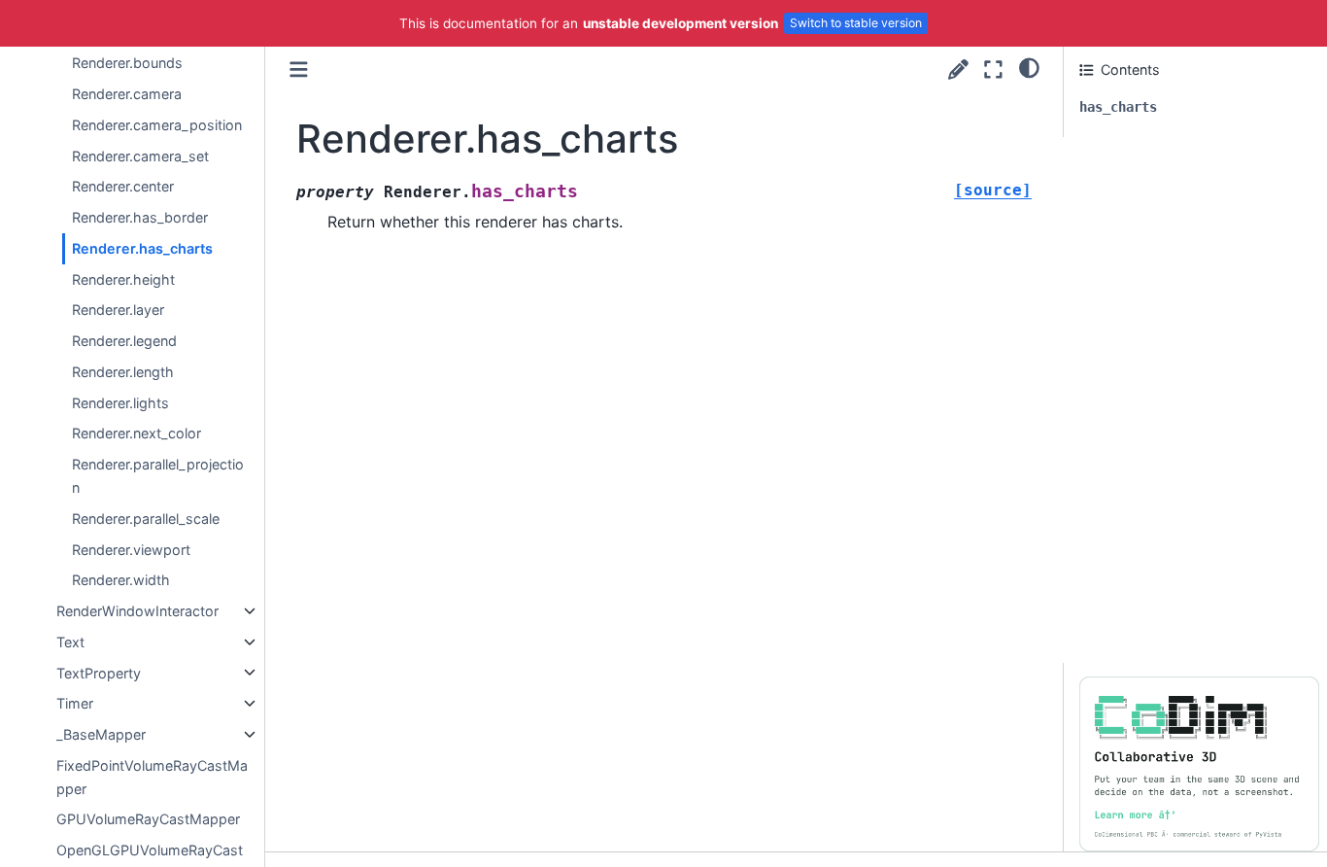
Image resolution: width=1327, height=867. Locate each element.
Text (70, 642)
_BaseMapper (101, 734)
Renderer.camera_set (140, 155)
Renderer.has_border (140, 217)
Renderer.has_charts (142, 248)
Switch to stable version (856, 23)
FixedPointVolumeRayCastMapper (152, 777)
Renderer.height (123, 278)
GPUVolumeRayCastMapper (148, 819)
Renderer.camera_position (157, 125)
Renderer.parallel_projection (158, 476)
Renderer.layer (118, 309)
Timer (74, 703)
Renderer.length (123, 372)
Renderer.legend (124, 340)
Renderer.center (123, 186)
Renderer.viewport (131, 548)
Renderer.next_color (136, 433)
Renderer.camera (127, 94)
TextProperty (98, 672)
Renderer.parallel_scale (146, 518)
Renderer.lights (120, 403)
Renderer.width (121, 580)
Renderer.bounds (127, 62)
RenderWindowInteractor (137, 611)
